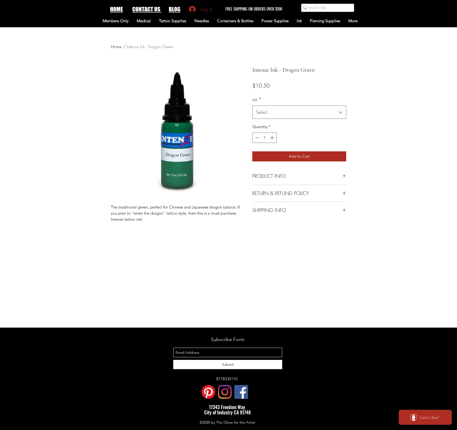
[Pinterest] (208, 392)
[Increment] (272, 138)
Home (116, 46)
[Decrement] (256, 138)
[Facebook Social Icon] (241, 392)
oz (256, 99)
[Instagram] (225, 392)
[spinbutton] (264, 138)
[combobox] (299, 112)
